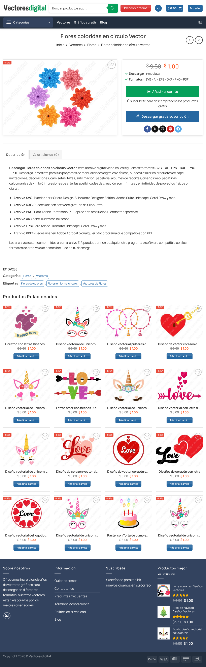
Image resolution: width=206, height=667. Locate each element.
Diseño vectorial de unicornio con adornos (77, 344)
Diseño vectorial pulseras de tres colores (128, 344)
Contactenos (64, 588)
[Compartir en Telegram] (178, 129)
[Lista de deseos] (158, 8)
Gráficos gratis (85, 22)
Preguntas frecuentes (71, 596)
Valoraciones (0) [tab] (46, 154)
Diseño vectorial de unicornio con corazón (77, 535)
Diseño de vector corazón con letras (128, 472)
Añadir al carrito (165, 91)
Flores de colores (32, 283)
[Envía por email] (162, 129)
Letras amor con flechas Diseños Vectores (77, 408)
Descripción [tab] (16, 154)
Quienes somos (66, 580)
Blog (103, 22)
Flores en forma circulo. (63, 283)
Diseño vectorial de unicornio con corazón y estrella (179, 535)
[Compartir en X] (155, 129)
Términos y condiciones (72, 604)
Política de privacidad (70, 612)
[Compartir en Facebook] (147, 129)
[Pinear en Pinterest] (170, 129)
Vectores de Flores (94, 283)
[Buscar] (113, 8)
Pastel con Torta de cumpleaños (128, 535)
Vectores (63, 22)
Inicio (60, 45)
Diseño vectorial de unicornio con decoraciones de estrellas (26, 472)
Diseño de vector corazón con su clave (179, 344)
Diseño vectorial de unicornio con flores (26, 408)
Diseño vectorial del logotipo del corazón (26, 535)
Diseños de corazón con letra (179, 472)
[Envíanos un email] (200, 22)
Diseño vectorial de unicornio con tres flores (128, 408)
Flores (91, 45)
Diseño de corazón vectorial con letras (77, 472)
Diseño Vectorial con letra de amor (179, 408)
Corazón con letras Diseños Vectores (26, 344)
